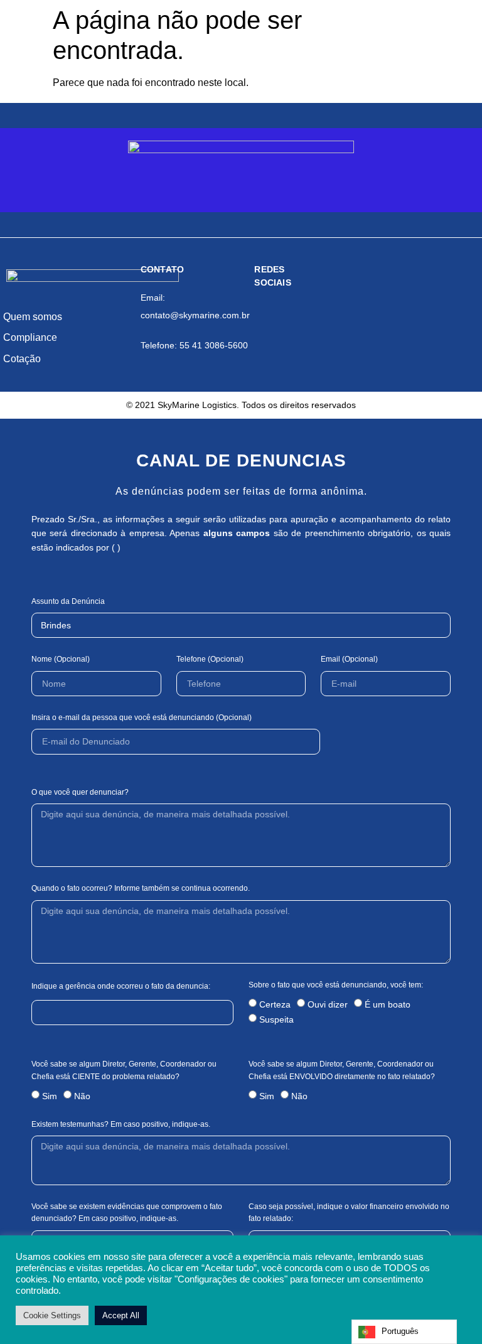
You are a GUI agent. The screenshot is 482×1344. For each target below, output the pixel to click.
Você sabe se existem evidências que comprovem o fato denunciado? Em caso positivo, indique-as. (126, 1212)
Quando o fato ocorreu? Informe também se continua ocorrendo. (140, 888)
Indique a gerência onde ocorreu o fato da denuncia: (120, 986)
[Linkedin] (313, 317)
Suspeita (276, 1019)
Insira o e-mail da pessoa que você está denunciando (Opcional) (141, 717)
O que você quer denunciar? (80, 792)
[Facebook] (265, 317)
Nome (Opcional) (60, 659)
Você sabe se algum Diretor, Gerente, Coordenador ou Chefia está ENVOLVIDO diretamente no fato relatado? (342, 1070)
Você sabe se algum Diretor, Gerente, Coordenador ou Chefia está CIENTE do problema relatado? (124, 1070)
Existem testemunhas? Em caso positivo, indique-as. (120, 1124)
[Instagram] (288, 317)
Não (82, 1095)
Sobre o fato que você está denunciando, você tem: (336, 985)
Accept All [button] (120, 1315)
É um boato (387, 1004)
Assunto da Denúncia (68, 601)
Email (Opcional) (349, 659)
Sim (49, 1095)
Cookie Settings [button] (52, 1315)
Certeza (275, 1004)
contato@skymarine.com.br (195, 315)
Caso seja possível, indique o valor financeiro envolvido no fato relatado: (349, 1212)
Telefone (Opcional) (210, 659)
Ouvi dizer (328, 1004)
